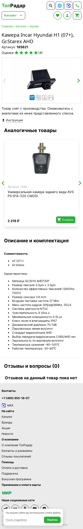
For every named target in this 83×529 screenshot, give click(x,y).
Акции (6, 428)
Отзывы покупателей (16, 456)
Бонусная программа (16, 479)
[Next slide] (78, 80)
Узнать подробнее (16, 519)
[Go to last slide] (3, 183)
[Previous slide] (4, 80)
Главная (7, 26)
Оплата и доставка (15, 467)
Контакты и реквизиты (17, 450)
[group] (41, 80)
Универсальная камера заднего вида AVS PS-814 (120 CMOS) (41, 194)
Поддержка (10, 473)
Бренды (7, 422)
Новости (7, 433)
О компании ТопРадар (17, 445)
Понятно (52, 519)
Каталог (21, 26)
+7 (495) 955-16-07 (15, 398)
